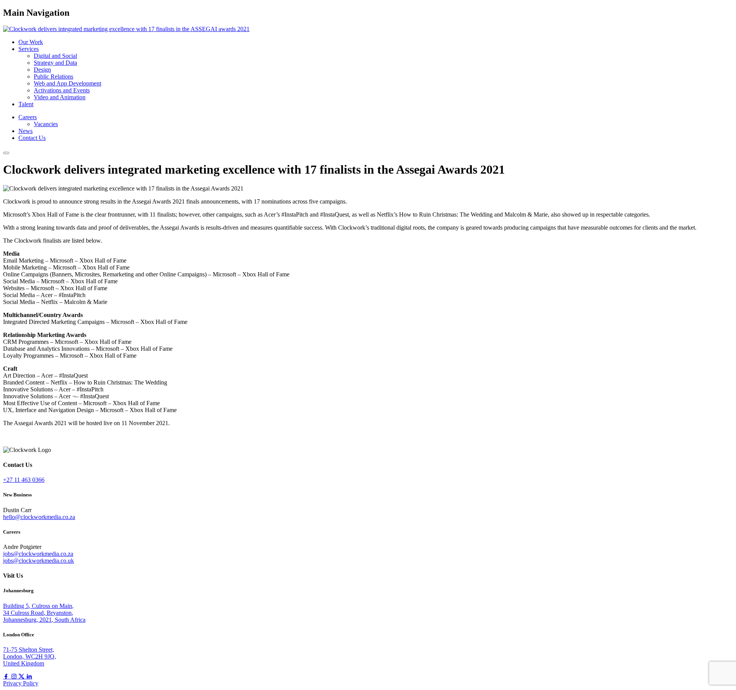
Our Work (30, 42)
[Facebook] (7, 676)
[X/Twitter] (22, 676)
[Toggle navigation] (6, 153)
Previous (20, 436)
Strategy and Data (55, 62)
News (25, 131)
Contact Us (32, 138)
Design (42, 69)
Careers (27, 117)
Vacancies (46, 124)
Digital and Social (55, 56)
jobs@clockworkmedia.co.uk (38, 560)
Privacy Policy (20, 683)
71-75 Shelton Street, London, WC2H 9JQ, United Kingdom (29, 656)
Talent (25, 104)
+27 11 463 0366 (23, 479)
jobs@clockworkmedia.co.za (38, 553)
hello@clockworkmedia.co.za (39, 517)
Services (28, 49)
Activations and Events (62, 90)
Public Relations (53, 76)
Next (9, 443)
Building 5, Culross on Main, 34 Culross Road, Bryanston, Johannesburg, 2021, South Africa (44, 613)
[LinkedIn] (29, 676)
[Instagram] (14, 676)
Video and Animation (59, 97)
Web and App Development (67, 83)
